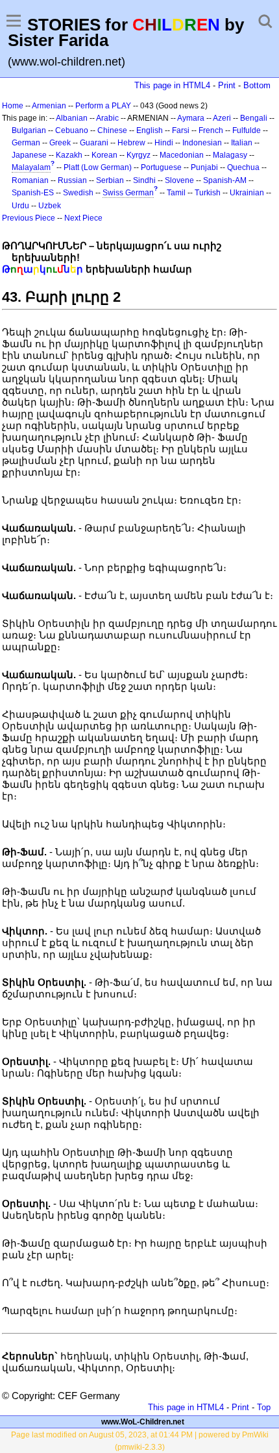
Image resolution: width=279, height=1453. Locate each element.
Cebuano (71, 130)
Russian (72, 180)
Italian (241, 142)
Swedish (78, 192)
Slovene (179, 180)
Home (12, 105)
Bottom (257, 85)
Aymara (190, 118)
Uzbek (49, 205)
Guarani (94, 142)
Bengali (253, 118)
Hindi (163, 142)
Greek (60, 142)
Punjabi (204, 167)
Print (227, 85)
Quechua (243, 167)
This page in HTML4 (172, 85)
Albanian (72, 118)
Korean (104, 155)
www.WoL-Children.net (142, 1421)
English (149, 130)
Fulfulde (246, 130)
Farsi (180, 130)
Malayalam (31, 167)
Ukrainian (247, 192)
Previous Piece (28, 218)
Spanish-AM (225, 180)
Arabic (107, 118)
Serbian (110, 180)
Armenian (49, 105)
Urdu (20, 205)
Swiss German (128, 192)
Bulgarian (29, 130)
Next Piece (83, 218)
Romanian (30, 180)
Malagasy (230, 155)
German (26, 142)
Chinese (112, 130)
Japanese (29, 155)
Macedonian (182, 155)
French (211, 130)
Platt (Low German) (98, 167)
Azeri (222, 118)
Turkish (208, 192)
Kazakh (69, 155)
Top (264, 1407)
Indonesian (202, 142)
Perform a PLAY (103, 105)
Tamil (176, 192)
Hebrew (131, 142)
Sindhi (144, 180)
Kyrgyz (139, 155)
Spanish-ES (33, 192)
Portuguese (161, 167)
